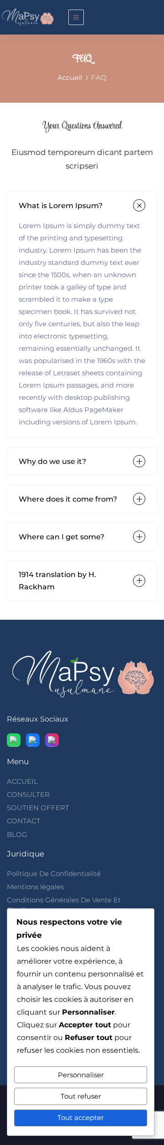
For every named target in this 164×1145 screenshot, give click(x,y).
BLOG (17, 834)
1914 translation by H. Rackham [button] (57, 580)
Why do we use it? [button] (52, 461)
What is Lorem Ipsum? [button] (60, 205)
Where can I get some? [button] (61, 537)
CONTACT (24, 820)
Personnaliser (81, 1074)
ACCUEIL (22, 781)
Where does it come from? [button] (68, 499)
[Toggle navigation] (76, 17)
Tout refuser (81, 1096)
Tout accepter (80, 1117)
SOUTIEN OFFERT (38, 807)
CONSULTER (28, 794)
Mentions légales (35, 886)
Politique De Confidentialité (54, 873)
